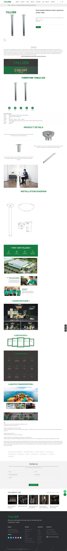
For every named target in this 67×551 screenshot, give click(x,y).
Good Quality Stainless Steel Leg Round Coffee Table (26, 5)
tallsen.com (25, 549)
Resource (39, 538)
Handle (26, 536)
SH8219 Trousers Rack (22, 506)
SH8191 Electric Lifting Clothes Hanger (33, 507)
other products (49, 492)
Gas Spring (27, 534)
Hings (26, 533)
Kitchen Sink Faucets (28, 538)
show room (13, 5)
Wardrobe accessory (28, 540)
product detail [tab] (33, 47)
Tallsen (9, 5)
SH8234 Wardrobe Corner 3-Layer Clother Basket (43, 507)
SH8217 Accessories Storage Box (11, 507)
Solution (39, 531)
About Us (39, 534)
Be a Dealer (40, 536)
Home (39, 529)
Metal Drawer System (28, 529)
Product (39, 533)
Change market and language (53, 536)
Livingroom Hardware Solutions (13, 532)
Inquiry (38, 27)
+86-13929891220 (51, 529)
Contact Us (40, 540)
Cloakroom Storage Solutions (13, 530)
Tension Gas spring (10, 456)
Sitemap (29, 549)
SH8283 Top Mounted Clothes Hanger (54, 507)
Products (53, 492)
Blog (38, 543)
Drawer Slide (27, 531)
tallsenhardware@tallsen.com (54, 534)
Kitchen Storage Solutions (12, 529)
